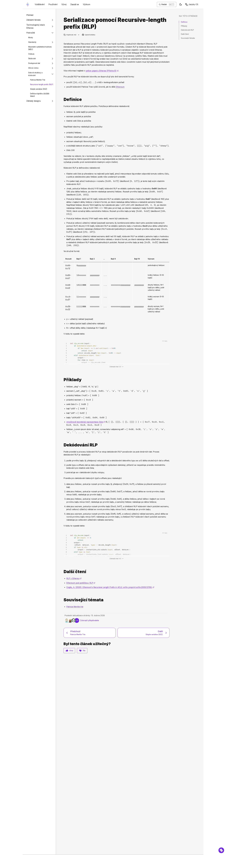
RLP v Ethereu (73, 578)
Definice (184, 22)
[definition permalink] (63, 99)
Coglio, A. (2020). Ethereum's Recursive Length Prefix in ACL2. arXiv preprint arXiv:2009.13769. (110, 587)
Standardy (32, 42)
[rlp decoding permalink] (63, 444)
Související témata (188, 38)
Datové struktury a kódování (35, 74)
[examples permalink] (63, 379)
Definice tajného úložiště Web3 (39, 95)
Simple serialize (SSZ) (38, 89)
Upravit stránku (88, 35)
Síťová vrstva (33, 68)
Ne (84, 650)
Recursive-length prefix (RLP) (41, 84)
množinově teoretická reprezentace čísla (85, 422)
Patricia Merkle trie (74, 606)
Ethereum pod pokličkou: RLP (80, 583)
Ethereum (120, 87)
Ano (71, 650)
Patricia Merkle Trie (37, 80)
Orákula (31, 54)
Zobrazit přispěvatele (89, 620)
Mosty (30, 37)
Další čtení (185, 34)
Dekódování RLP (187, 30)
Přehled (29, 15)
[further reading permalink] (63, 571)
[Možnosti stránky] (78, 35)
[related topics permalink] (63, 599)
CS (193, 4)
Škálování (32, 59)
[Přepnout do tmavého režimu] (181, 4)
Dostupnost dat (34, 63)
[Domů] (27, 4)
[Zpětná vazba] (221, 850)
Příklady (184, 26)
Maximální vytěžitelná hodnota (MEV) (40, 48)
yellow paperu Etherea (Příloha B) (102, 71)
